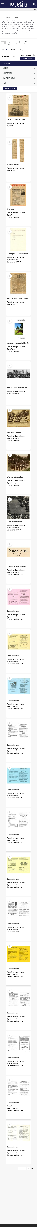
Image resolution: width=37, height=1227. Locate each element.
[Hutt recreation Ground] (18, 507)
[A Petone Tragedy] (18, 150)
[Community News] (18, 597)
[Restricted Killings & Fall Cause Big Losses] (18, 284)
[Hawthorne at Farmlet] (18, 418)
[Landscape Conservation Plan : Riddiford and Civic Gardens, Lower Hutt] (18, 329)
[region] (18, 76)
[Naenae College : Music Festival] (18, 373)
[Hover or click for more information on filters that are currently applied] (34, 55)
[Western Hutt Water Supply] (18, 463)
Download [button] (10, 42)
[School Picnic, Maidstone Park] (18, 552)
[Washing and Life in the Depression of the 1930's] (18, 239)
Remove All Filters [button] (27, 58)
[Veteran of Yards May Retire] (18, 106)
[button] (19, 43)
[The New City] (18, 195)
